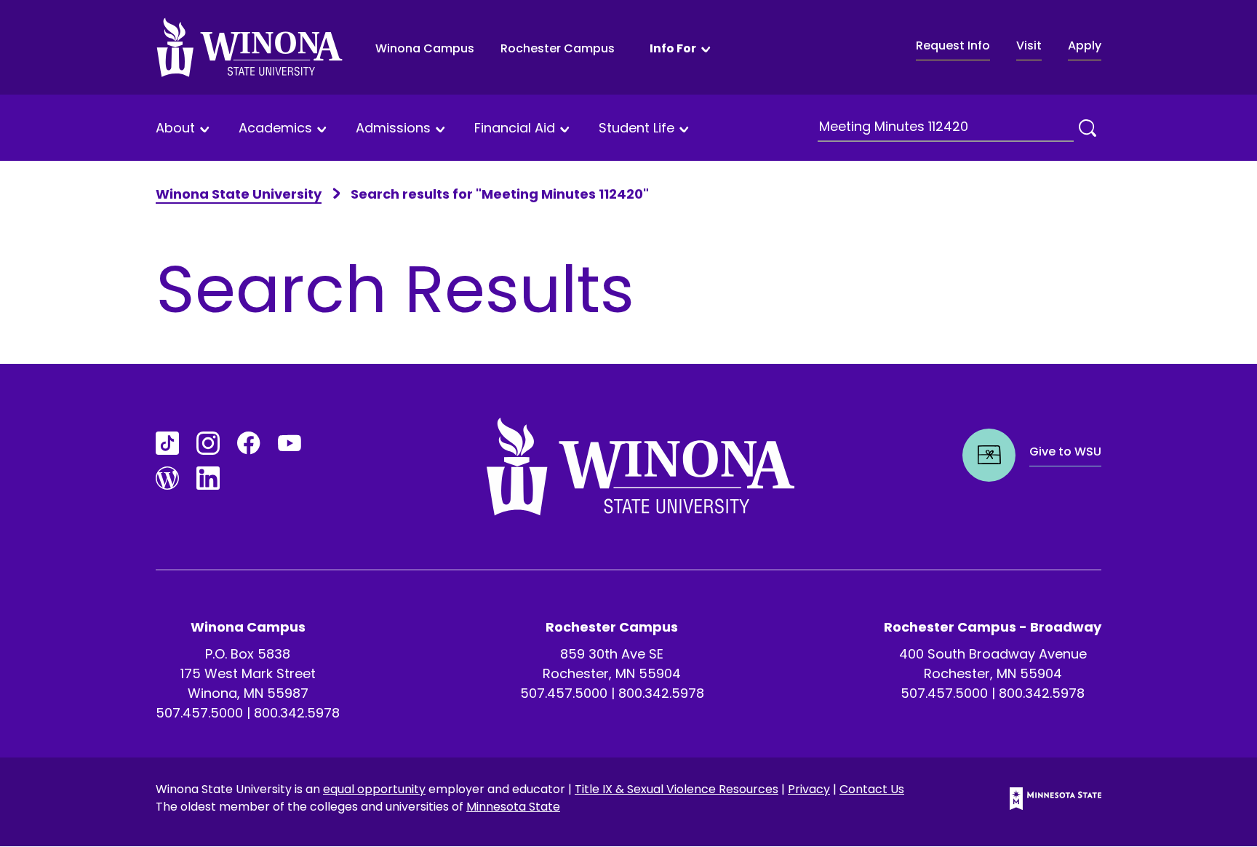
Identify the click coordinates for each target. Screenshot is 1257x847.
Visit (1029, 45)
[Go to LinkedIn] (208, 478)
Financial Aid (514, 128)
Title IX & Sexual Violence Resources (676, 789)
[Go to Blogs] (167, 478)
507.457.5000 (199, 713)
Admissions (393, 128)
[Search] (1087, 128)
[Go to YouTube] (289, 443)
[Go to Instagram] (208, 443)
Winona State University (239, 194)
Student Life (636, 128)
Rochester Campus (557, 48)
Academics (275, 128)
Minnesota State (513, 806)
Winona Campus (424, 48)
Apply (1084, 45)
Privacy (809, 789)
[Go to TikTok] (167, 443)
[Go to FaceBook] (248, 443)
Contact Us (871, 789)
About (175, 128)
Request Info (953, 45)
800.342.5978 (297, 713)
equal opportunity (374, 789)
